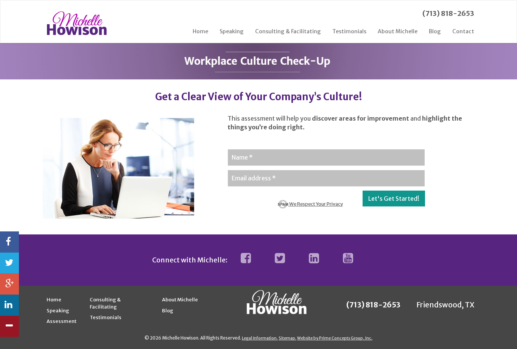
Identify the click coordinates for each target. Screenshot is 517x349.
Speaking (232, 31)
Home (200, 31)
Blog (435, 31)
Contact (463, 31)
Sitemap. (287, 338)
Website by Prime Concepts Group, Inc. (334, 338)
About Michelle (397, 31)
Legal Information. (260, 338)
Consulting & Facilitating (288, 31)
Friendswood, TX (445, 304)
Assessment (61, 321)
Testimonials (349, 31)
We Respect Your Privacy (315, 204)
